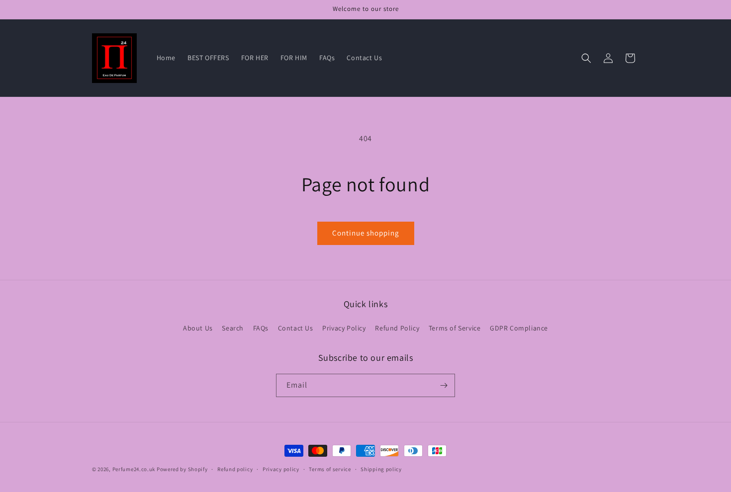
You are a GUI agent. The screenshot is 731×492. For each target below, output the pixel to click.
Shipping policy (381, 469)
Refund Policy (397, 328)
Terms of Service (455, 328)
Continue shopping (365, 233)
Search (233, 328)
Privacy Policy (344, 328)
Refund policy (235, 469)
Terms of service (330, 469)
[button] (586, 58)
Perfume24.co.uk (134, 469)
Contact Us (295, 328)
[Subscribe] (444, 385)
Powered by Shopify (182, 469)
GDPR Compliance (519, 328)
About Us (198, 328)
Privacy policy (281, 469)
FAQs (261, 328)
